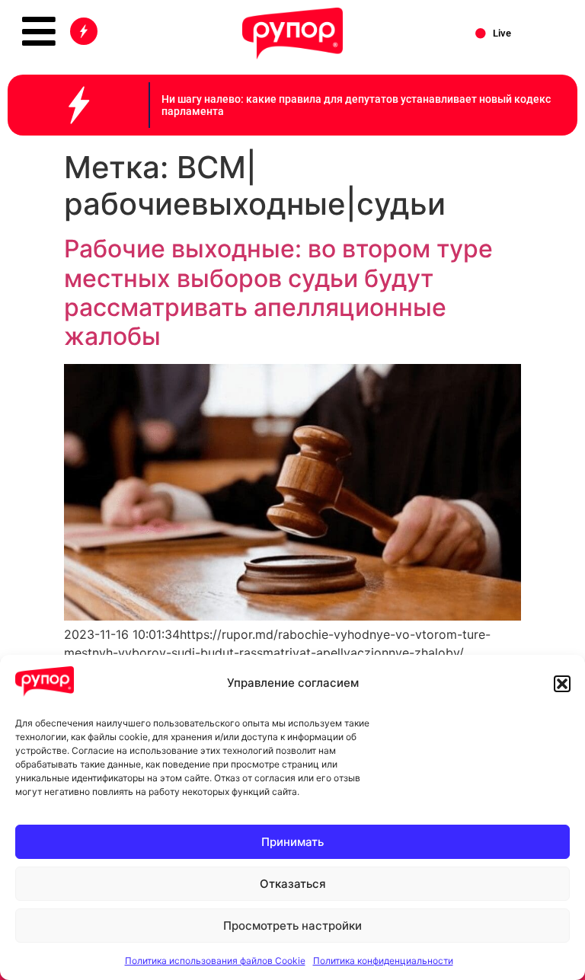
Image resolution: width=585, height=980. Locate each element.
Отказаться (293, 883)
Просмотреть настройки (292, 925)
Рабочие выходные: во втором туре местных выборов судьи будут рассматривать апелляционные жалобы (278, 292)
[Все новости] (84, 31)
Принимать (292, 842)
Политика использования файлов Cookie (215, 960)
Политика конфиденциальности (383, 960)
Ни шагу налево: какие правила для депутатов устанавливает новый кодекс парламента (356, 105)
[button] (562, 683)
